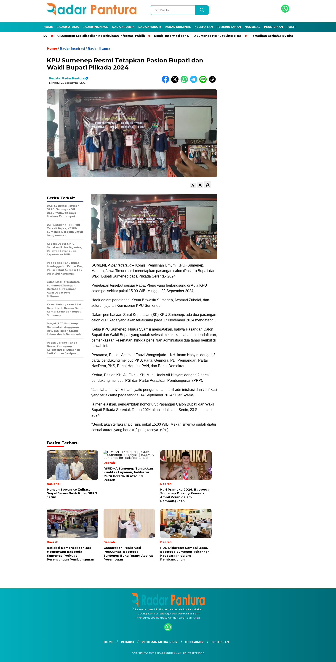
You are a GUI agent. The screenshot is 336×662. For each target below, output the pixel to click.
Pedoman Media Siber (159, 642)
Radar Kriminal (178, 27)
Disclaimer (194, 642)
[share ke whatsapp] (185, 82)
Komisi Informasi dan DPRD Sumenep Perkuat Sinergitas (179, 35)
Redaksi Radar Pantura (67, 78)
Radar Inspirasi (96, 27)
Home (48, 27)
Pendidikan (273, 27)
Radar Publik (123, 27)
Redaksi (127, 642)
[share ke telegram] (194, 82)
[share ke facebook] (166, 82)
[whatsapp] (285, 11)
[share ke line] (204, 82)
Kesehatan (204, 27)
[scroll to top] (322, 655)
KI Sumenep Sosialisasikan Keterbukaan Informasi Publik (82, 35)
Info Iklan (220, 642)
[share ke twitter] (176, 82)
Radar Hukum (149, 27)
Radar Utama (67, 27)
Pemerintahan (228, 27)
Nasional (252, 27)
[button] (193, 185)
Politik (293, 27)
